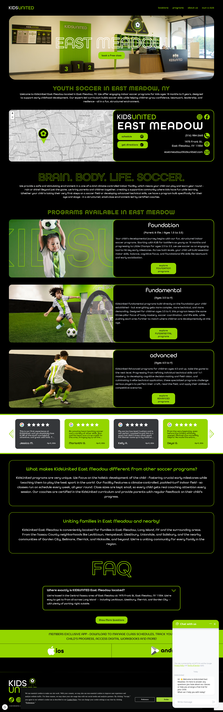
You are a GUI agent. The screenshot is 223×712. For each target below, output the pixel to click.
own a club (208, 8)
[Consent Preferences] (5, 707)
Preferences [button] (30, 703)
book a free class (111, 54)
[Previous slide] (11, 434)
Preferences (145, 699)
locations (163, 8)
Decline (166, 699)
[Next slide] (211, 434)
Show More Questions (111, 620)
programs (178, 8)
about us (193, 8)
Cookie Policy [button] (72, 700)
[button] (43, 135)
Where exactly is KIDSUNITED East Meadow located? (86, 590)
